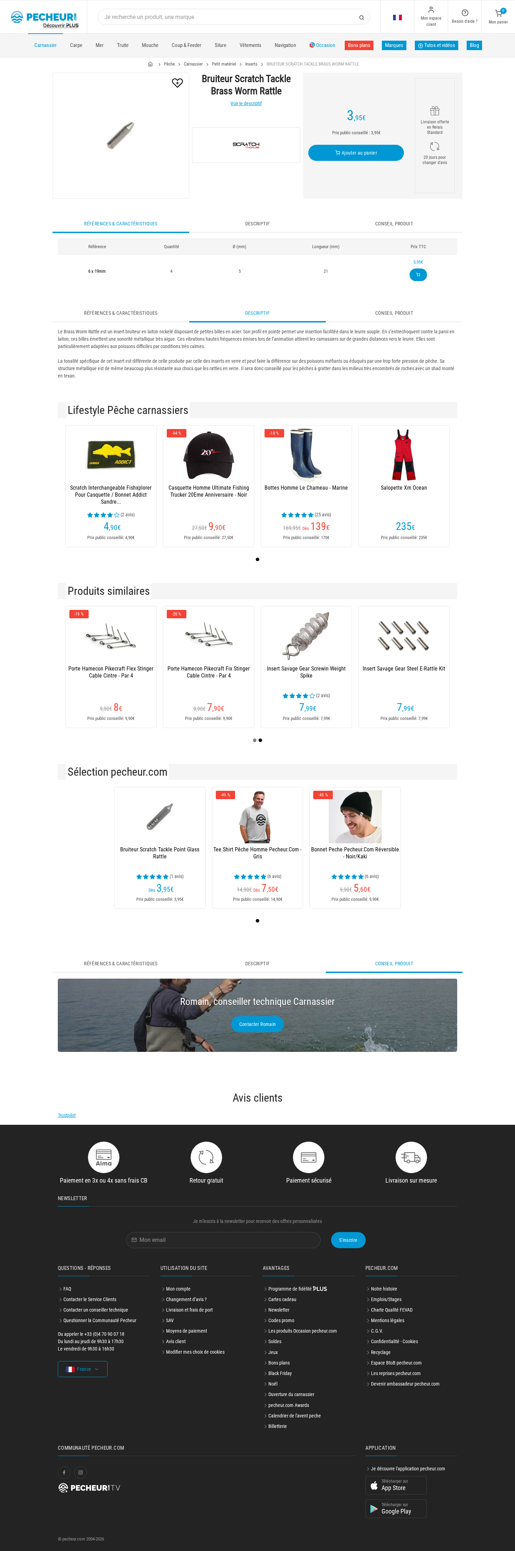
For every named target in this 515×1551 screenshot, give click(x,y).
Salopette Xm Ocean (404, 487)
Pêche (169, 64)
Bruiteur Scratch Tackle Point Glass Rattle (159, 853)
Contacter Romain (257, 1024)
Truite (123, 45)
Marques (394, 45)
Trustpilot (67, 1115)
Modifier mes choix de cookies (195, 1352)
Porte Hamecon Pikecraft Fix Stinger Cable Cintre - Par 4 (208, 672)
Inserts (251, 64)
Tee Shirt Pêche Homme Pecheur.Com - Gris (257, 853)
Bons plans (359, 45)
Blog (474, 45)
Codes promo (281, 1320)
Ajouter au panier (359, 153)
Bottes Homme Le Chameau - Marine (306, 487)
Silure (220, 45)
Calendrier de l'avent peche (294, 1416)
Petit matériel (224, 64)
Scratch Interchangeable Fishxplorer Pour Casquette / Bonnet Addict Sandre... (111, 494)
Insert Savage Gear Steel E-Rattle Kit (404, 668)
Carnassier (45, 45)
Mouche (150, 45)
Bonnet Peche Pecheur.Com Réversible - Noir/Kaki (355, 853)
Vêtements (250, 45)
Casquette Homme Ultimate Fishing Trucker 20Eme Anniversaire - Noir (209, 491)
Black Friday (280, 1373)
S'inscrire (348, 1240)
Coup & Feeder (186, 45)
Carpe (76, 45)
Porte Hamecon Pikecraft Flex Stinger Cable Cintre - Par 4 (110, 672)
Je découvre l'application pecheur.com (408, 1468)
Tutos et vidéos (439, 45)
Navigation (285, 45)
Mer (100, 45)
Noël (272, 1384)
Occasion (325, 45)
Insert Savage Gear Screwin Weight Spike (306, 672)
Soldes (274, 1341)
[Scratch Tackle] (246, 145)
